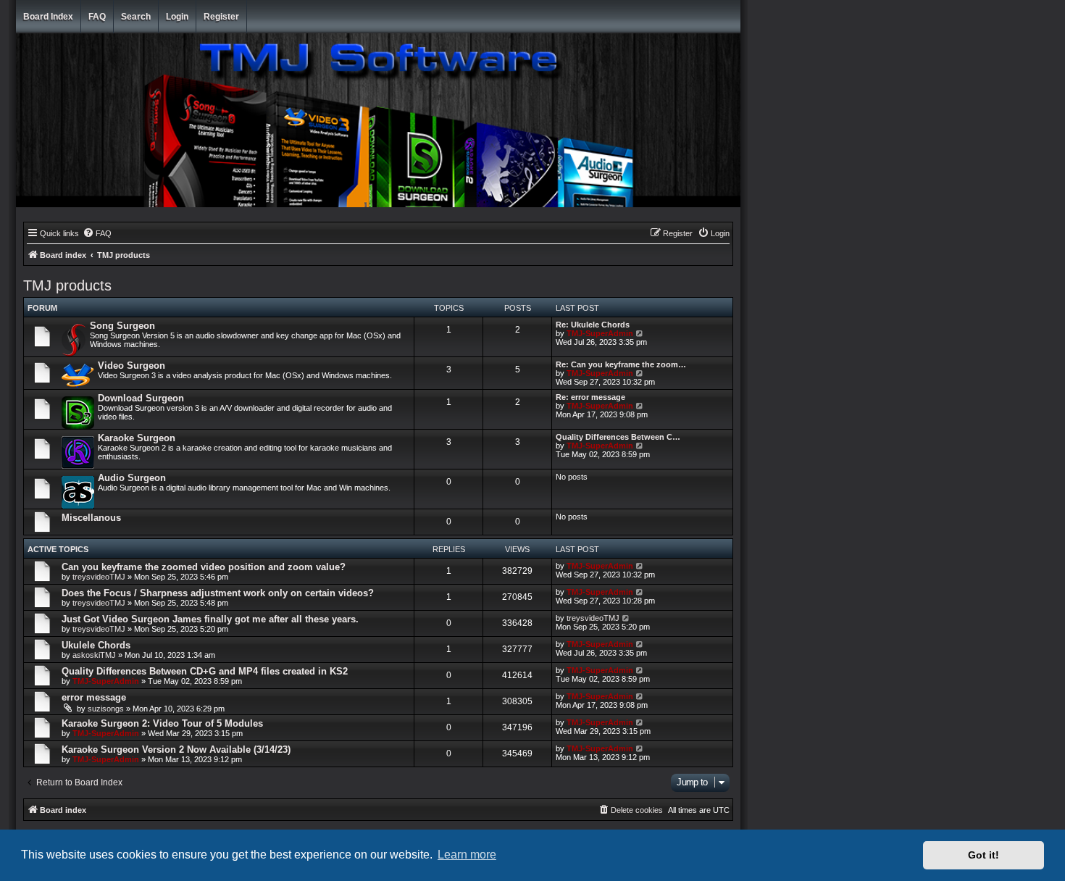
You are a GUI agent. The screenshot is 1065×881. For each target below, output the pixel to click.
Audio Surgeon (132, 477)
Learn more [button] (467, 854)
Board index (48, 17)
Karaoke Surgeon (136, 438)
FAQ (97, 17)
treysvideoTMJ (98, 576)
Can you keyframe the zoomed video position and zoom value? (204, 566)
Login (177, 17)
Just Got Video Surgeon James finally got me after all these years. (210, 619)
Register (221, 17)
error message (94, 697)
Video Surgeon (131, 365)
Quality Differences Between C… (618, 437)
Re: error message (590, 397)
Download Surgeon (141, 398)
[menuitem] (97, 233)
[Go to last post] (640, 565)
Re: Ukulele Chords (593, 324)
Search (136, 17)
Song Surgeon (122, 325)
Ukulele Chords (96, 645)
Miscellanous (91, 517)
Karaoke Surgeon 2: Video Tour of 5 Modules (162, 723)
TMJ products (67, 285)
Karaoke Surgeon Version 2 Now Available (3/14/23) (176, 749)
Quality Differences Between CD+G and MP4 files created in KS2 (205, 671)
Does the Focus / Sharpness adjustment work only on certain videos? (218, 593)
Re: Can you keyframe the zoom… (621, 364)
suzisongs (106, 708)
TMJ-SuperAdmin (600, 333)
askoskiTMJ (94, 655)
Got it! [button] (983, 855)
